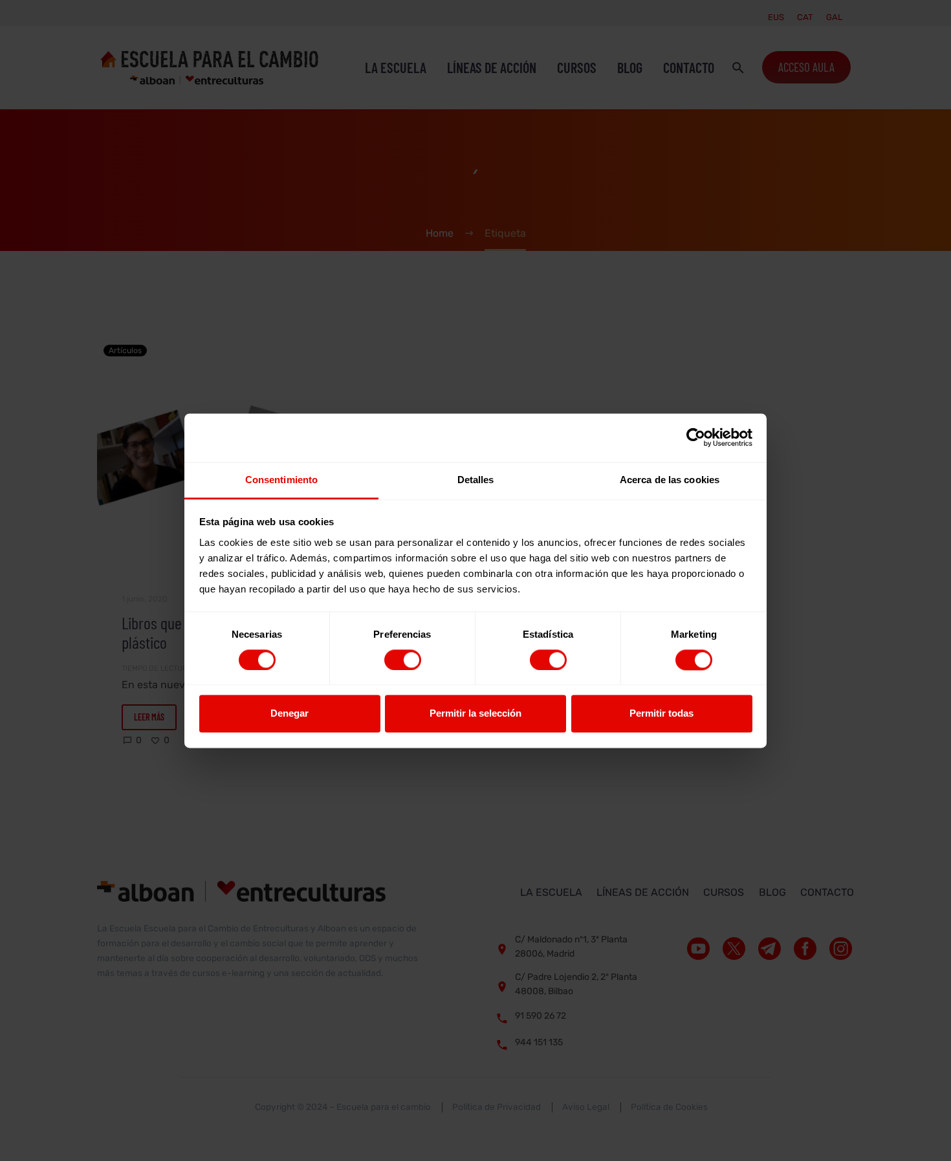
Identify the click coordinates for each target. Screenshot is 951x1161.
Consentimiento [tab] (281, 479)
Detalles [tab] (475, 479)
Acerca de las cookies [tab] (669, 479)
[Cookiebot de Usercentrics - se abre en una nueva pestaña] (695, 437)
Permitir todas (661, 713)
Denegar (289, 713)
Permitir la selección (475, 713)
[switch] (402, 659)
